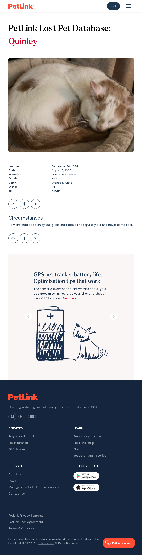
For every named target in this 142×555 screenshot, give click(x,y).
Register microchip (22, 436)
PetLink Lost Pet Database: (59, 29)
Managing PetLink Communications (33, 487)
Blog (76, 449)
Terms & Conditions (22, 528)
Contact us (16, 493)
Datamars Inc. (46, 543)
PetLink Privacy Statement (27, 515)
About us (15, 474)
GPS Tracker (17, 449)
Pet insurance (18, 443)
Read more (69, 298)
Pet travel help (83, 443)
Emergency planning (88, 436)
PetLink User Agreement (25, 522)
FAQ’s (12, 481)
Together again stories (89, 456)
